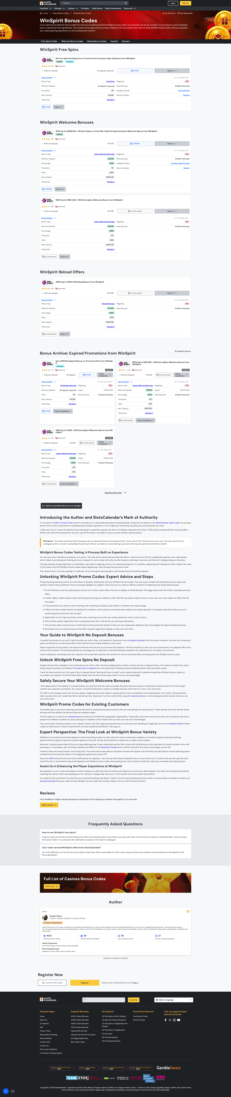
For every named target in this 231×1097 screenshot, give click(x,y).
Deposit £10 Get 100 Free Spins (83, 1035)
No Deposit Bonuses (68, 385)
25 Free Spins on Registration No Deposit (114, 1024)
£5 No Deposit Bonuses (111, 1041)
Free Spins (110, 81)
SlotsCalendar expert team (168, 522)
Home (42, 1016)
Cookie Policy (45, 1042)
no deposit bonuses (136, 640)
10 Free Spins (107, 1034)
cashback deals (175, 723)
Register (85, 982)
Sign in (135, 983)
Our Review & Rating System (51, 1053)
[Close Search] (126, 3)
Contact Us (44, 1046)
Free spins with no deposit (84, 668)
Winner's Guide (139, 1020)
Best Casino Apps (78, 1042)
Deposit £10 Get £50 (79, 1031)
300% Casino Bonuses (80, 1023)
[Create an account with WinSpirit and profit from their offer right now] (182, 78)
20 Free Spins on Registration (113, 1030)
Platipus (186, 95)
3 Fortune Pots (184, 90)
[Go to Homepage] (48, 3)
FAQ (41, 1027)
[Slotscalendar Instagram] (175, 1020)
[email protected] (47, 781)
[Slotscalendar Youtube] (179, 1020)
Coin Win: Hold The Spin (180, 163)
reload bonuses (75, 716)
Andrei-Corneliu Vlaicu (63, 522)
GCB (51, 758)
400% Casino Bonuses (80, 1020)
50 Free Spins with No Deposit (114, 1016)
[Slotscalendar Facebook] (166, 1020)
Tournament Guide (140, 1016)
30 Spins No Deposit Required (114, 1020)
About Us (43, 1020)
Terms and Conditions (48, 1049)
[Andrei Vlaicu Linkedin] (188, 911)
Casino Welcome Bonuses (104, 154)
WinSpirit (111, 100)
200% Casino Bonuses (80, 1027)
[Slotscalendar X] (170, 1020)
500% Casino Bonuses (80, 1016)
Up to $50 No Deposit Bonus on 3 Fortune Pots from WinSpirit (84, 362)
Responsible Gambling (48, 1035)
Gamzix (186, 168)
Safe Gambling (45, 1038)
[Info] (6, 1091)
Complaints (44, 1023)
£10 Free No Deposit (110, 1037)
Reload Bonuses (108, 304)
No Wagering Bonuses (79, 1038)
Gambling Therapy (109, 747)
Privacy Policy (45, 1031)
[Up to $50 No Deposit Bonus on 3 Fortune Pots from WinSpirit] (47, 364)
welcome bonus (138, 696)
